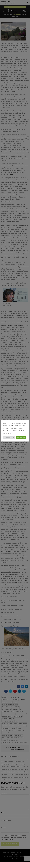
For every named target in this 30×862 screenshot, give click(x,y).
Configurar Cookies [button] (9, 437)
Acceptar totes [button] (21, 437)
